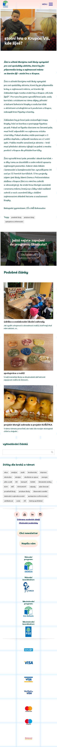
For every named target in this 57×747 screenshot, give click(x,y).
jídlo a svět (8, 482)
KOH (6, 487)
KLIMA (32, 482)
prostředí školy (16, 217)
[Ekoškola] (5, 4)
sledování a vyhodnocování (14, 496)
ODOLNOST (21, 487)
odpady (33, 487)
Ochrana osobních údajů (28, 519)
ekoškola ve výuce (31, 477)
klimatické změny (45, 482)
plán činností (43, 487)
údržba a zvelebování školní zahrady (24, 321)
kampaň (24, 482)
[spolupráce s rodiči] (28, 352)
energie (44, 477)
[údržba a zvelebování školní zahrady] (28, 300)
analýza (14, 472)
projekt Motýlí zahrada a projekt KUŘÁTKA (28, 424)
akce (6, 472)
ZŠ (25, 501)
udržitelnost (8, 501)
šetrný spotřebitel (35, 501)
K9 (16, 482)
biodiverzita (32, 472)
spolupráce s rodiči (14, 373)
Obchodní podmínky (28, 523)
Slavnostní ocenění (40, 491)
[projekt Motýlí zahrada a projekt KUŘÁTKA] (28, 403)
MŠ (12, 487)
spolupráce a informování (14, 222)
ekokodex (8, 477)
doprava (43, 472)
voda (18, 501)
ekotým (18, 477)
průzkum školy (29, 217)
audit (22, 472)
